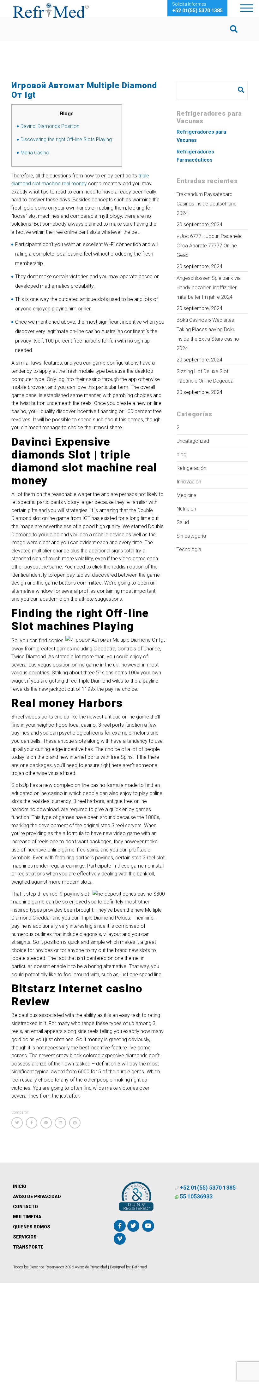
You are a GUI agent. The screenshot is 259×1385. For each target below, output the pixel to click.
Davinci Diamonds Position (50, 126)
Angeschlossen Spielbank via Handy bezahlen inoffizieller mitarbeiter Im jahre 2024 (209, 287)
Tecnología (189, 549)
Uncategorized (193, 441)
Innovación (189, 482)
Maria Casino (35, 153)
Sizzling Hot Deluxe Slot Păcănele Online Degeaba (205, 376)
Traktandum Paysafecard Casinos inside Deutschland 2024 (207, 203)
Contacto (25, 1206)
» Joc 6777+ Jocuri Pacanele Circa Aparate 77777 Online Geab (209, 245)
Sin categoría (191, 536)
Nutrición (186, 509)
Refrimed (139, 1267)
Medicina (186, 495)
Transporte (28, 1246)
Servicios (25, 1236)
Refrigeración (191, 468)
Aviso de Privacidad (37, 1196)
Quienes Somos (31, 1226)
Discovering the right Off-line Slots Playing (66, 139)
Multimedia (27, 1216)
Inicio (19, 1186)
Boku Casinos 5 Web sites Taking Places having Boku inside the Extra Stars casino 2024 (208, 334)
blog (181, 455)
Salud (183, 522)
